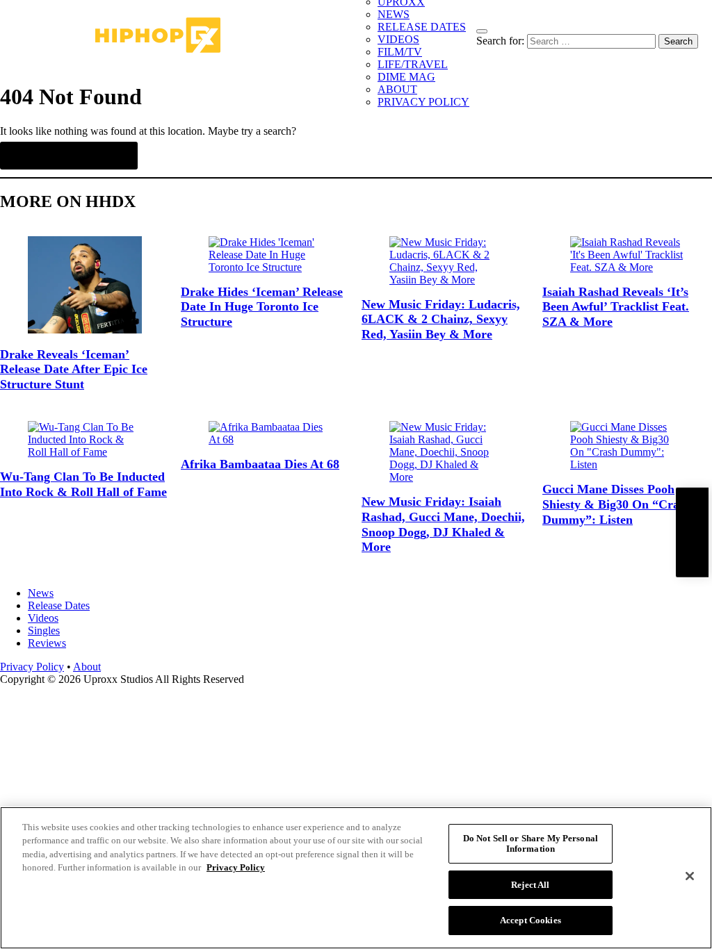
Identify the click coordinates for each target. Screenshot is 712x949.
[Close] (689, 876)
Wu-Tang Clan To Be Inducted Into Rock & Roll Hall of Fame (83, 484)
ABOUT (397, 89)
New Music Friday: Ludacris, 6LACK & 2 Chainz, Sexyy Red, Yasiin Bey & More (441, 319)
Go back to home (68, 156)
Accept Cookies (530, 920)
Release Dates (59, 605)
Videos (43, 618)
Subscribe (692, 532)
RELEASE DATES (422, 27)
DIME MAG (406, 77)
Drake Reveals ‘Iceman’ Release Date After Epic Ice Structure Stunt (73, 369)
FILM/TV (400, 52)
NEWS (394, 14)
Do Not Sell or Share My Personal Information (530, 844)
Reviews (47, 643)
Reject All (530, 885)
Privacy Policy (32, 666)
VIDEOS (398, 39)
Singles (44, 630)
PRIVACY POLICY (423, 102)
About (87, 666)
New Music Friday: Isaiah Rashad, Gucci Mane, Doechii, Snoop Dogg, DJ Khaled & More (443, 524)
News (41, 593)
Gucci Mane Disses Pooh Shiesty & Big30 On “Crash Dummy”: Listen (616, 504)
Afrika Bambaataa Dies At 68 (260, 464)
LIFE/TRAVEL (413, 64)
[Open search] (481, 31)
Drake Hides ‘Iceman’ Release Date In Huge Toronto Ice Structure (262, 307)
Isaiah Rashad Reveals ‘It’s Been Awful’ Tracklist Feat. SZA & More (615, 307)
